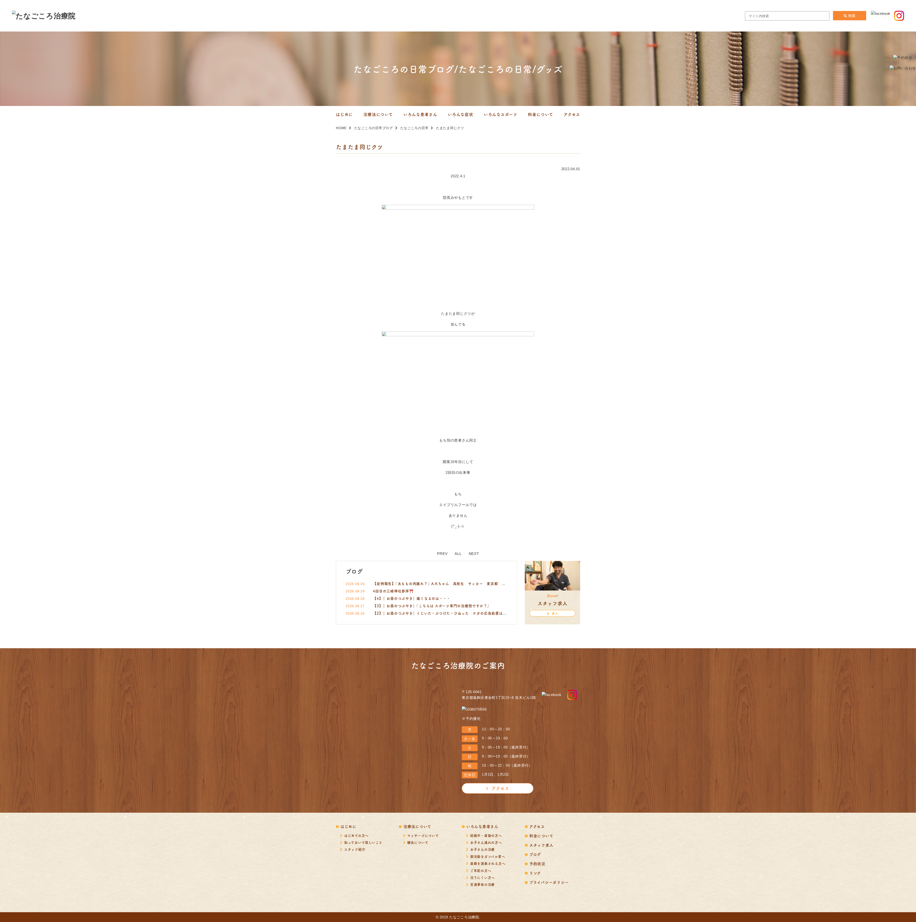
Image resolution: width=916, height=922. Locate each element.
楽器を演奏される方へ (487, 863)
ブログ (535, 854)
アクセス (500, 788)
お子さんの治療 (482, 849)
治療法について (417, 826)
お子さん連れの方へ (486, 842)
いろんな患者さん (482, 826)
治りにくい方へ (482, 877)
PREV (442, 554)
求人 (555, 613)
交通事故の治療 (482, 884)
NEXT (474, 554)
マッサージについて (423, 835)
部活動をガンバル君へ (487, 856)
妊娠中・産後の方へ (486, 835)
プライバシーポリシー (549, 882)
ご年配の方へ (480, 870)
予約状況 (537, 863)
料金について (541, 835)
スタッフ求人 (541, 845)
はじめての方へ (356, 835)
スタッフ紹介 (354, 849)
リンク (535, 872)
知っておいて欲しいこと (363, 842)
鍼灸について (417, 842)
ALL (458, 554)
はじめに (348, 826)
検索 (851, 16)
